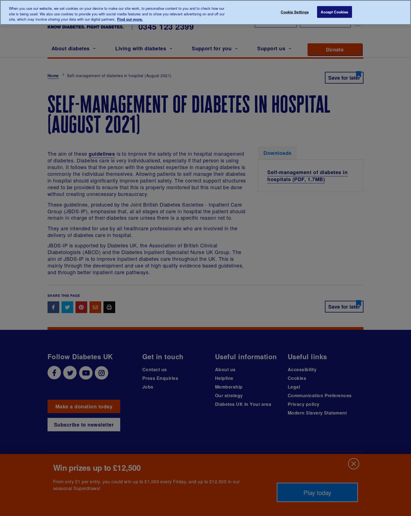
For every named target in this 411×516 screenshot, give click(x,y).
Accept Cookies (334, 12)
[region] (205, 12)
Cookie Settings (295, 12)
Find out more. (130, 19)
